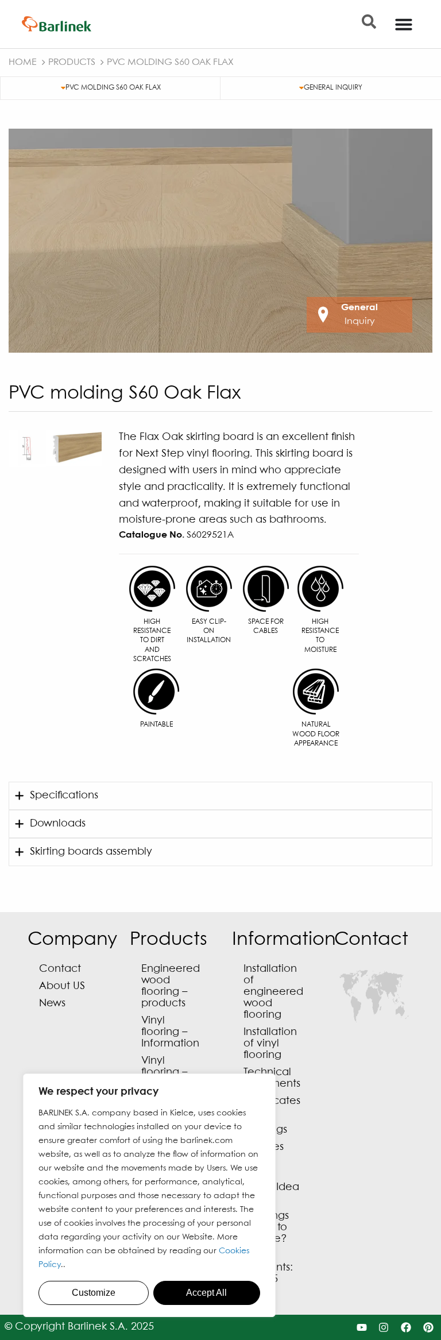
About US (62, 986)
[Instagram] (384, 1327)
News (52, 1004)
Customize (93, 1292)
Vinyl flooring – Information (170, 1032)
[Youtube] (361, 1327)
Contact (60, 969)
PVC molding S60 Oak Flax (113, 87)
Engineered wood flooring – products (170, 986)
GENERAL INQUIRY (333, 87)
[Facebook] (406, 1327)
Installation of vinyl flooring (270, 1044)
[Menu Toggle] (403, 24)
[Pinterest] (428, 1327)
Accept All (206, 1292)
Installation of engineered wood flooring (273, 992)
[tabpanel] (220, 241)
